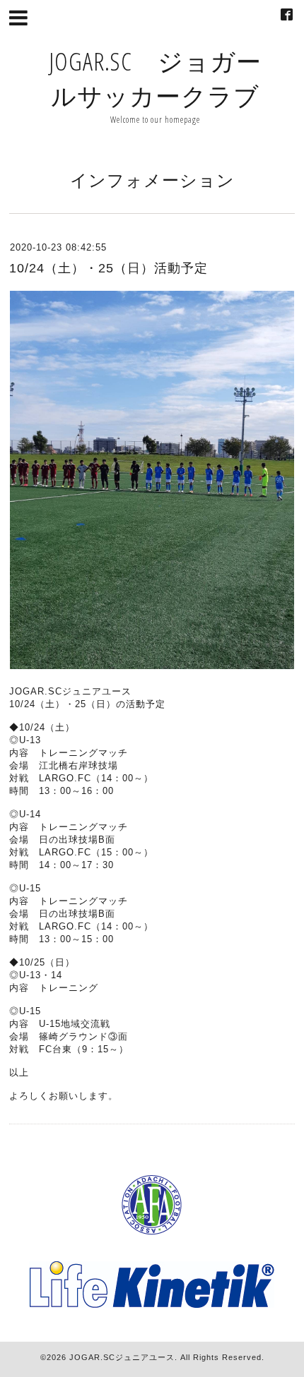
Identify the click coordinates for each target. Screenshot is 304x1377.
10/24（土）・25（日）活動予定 (108, 268)
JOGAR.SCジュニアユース (122, 1357)
